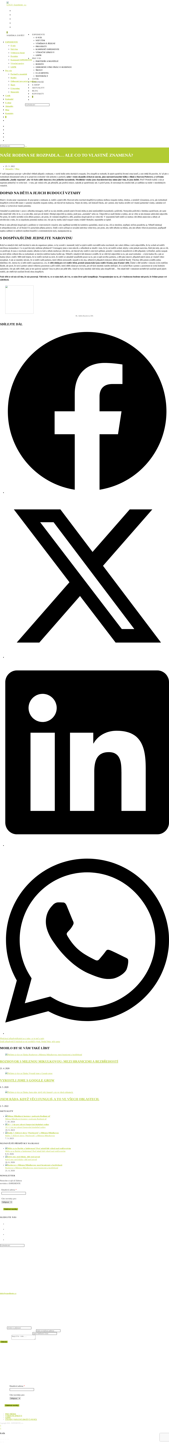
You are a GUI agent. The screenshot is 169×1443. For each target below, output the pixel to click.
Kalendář (9, 99)
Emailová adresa (8, 1190)
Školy (13, 85)
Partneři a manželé (19, 74)
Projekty (14, 56)
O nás (13, 46)
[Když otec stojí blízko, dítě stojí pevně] (22, 1157)
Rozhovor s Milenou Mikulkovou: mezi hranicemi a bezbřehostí (59, 1061)
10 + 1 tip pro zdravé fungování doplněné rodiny (25, 1127)
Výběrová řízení (18, 53)
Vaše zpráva (5, 1339)
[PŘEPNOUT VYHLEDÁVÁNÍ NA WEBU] (32, 100)
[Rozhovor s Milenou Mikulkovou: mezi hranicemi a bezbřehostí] (33, 1165)
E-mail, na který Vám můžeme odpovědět (18, 1331)
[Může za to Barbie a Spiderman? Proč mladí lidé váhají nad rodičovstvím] (38, 1148)
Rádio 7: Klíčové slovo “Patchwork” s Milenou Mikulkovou (30, 1136)
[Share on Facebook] (87, 492)
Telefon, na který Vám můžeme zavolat (16, 1333)
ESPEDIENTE (11, 42)
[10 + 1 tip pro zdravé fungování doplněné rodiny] (27, 1124)
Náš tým (14, 49)
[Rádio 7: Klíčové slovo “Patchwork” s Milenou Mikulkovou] (32, 1133)
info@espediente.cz (8, 1293)
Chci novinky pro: (9, 1199)
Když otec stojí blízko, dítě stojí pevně (21, 1159)
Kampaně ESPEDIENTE (21, 60)
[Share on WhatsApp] (87, 1033)
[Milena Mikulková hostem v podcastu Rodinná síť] (27, 1116)
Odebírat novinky (10, 1209)
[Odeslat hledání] (26, 146)
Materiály (15, 92)
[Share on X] (87, 657)
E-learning (15, 88)
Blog (7, 110)
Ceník (7, 95)
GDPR (13, 67)
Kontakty (9, 113)
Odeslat (4, 1342)
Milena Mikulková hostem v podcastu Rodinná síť (26, 1119)
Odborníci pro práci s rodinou (23, 81)
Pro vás (8, 71)
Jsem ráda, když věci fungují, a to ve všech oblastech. (49, 1099)
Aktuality (9, 106)
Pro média (10, 1414)
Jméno (3, 1328)
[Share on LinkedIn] (87, 845)
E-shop (8, 103)
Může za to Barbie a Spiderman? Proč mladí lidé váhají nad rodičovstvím (35, 1151)
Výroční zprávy (17, 63)
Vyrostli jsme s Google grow (27, 1080)
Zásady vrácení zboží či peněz (21, 1420)
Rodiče (14, 78)
